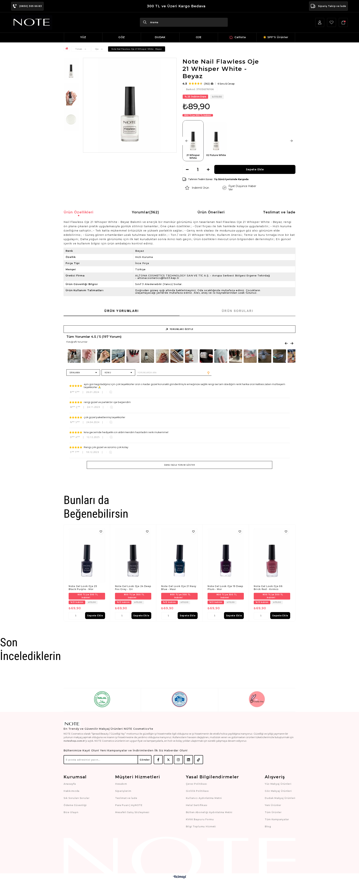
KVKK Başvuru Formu (200, 819)
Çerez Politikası (196, 783)
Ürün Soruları (237, 310)
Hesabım (121, 783)
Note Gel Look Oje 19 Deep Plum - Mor (225, 588)
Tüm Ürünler (273, 812)
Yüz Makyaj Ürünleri (278, 783)
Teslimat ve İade (279, 212)
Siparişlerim (123, 791)
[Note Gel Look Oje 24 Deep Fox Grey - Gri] (133, 555)
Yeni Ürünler (273, 805)
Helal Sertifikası (196, 805)
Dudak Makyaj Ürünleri (280, 798)
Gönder (145, 759)
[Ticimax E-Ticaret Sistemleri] (179, 877)
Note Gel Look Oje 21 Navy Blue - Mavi (178, 588)
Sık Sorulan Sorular (77, 798)
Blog (268, 826)
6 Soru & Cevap (226, 83)
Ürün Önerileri (211, 212)
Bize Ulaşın (71, 812)
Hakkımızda (71, 791)
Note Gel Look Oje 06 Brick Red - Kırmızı (268, 588)
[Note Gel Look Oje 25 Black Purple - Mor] (87, 555)
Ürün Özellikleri (78, 212)
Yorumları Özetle (182, 329)
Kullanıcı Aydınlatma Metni (204, 798)
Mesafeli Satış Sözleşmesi (132, 812)
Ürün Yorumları (121, 310)
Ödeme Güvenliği (75, 805)
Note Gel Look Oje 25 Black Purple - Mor (83, 588)
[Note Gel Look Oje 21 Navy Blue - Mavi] (179, 555)
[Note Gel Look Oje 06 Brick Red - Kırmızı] (272, 555)
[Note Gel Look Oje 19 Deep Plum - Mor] (226, 555)
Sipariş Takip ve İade (332, 6)
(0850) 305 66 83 (30, 6)
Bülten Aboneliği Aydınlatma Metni (209, 812)
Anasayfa (70, 783)
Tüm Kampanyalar (277, 819)
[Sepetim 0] (343, 22)
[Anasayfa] (67, 48)
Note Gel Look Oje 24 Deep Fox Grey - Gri (133, 588)
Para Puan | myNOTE (128, 805)
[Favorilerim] (331, 22)
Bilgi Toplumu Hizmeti (201, 826)
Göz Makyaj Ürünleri (278, 791)
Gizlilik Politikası (197, 791)
